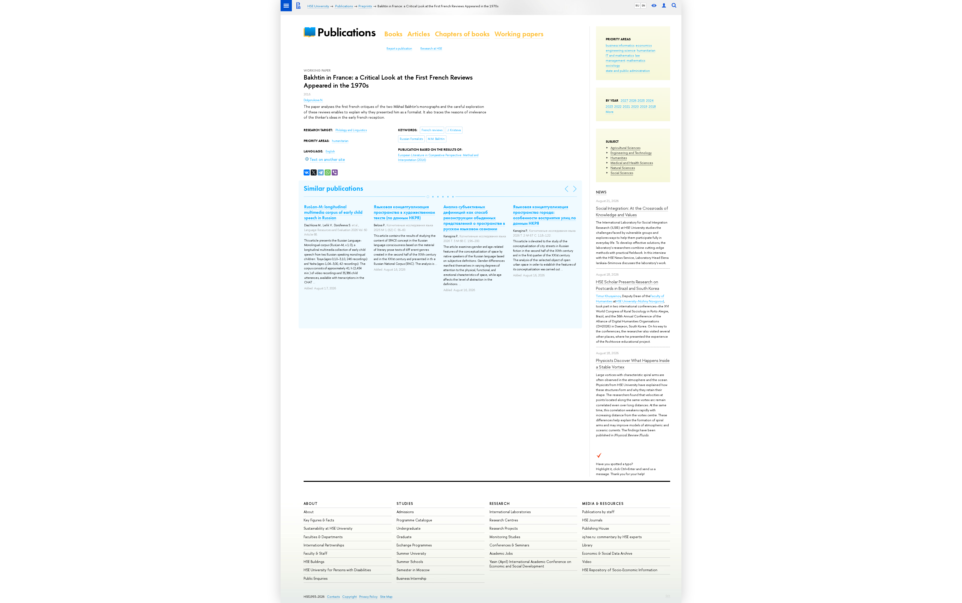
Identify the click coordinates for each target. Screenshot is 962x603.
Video (586, 561)
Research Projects (504, 528)
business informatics (620, 45)
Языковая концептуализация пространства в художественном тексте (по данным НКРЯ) (404, 212)
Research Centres (504, 520)
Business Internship (411, 578)
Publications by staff (598, 511)
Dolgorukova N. (313, 100)
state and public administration (628, 70)
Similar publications (333, 188)
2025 (641, 100)
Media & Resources (603, 503)
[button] (427, 196)
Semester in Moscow (413, 569)
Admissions (405, 511)
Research (500, 503)
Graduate (404, 536)
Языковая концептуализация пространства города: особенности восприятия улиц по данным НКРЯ (544, 215)
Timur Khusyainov (608, 296)
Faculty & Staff (315, 553)
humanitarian (646, 50)
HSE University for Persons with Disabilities (337, 569)
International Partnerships (324, 545)
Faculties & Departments (323, 536)
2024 (650, 100)
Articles (418, 34)
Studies (405, 503)
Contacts (333, 596)
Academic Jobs (501, 553)
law (637, 55)
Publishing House (595, 528)
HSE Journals (592, 520)
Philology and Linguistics (351, 130)
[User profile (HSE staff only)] (664, 5)
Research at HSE (431, 49)
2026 (632, 100)
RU (637, 5)
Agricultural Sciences (625, 147)
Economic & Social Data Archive (607, 553)
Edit (668, 595)
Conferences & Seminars (509, 545)
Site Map (386, 596)
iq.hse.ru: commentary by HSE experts (612, 536)
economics (644, 45)
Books (393, 34)
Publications (346, 32)
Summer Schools (410, 561)
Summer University (411, 553)
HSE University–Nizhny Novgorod (640, 301)
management (615, 60)
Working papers (519, 34)
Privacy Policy (368, 596)
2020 (635, 106)
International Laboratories (510, 511)
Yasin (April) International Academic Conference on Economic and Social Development (530, 563)
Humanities (619, 157)
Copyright (349, 596)
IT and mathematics (620, 55)
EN (643, 5)
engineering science (621, 50)
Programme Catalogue (414, 520)
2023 (609, 106)
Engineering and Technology (631, 152)
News (601, 192)
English (330, 151)
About (311, 503)
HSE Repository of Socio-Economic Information (619, 569)
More (610, 111)
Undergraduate (409, 528)
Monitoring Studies (505, 536)
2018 (652, 106)
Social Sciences (622, 172)
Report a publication (399, 49)
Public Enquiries (315, 578)
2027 (624, 100)
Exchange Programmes (414, 545)
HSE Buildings (314, 561)
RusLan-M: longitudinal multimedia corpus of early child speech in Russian (333, 212)
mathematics (636, 60)
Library (587, 545)
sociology (613, 65)
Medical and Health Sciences (632, 162)
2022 (618, 106)
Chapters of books (462, 34)
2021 (626, 106)
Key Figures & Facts (319, 520)
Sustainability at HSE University (328, 528)
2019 (643, 106)
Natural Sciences (623, 167)
